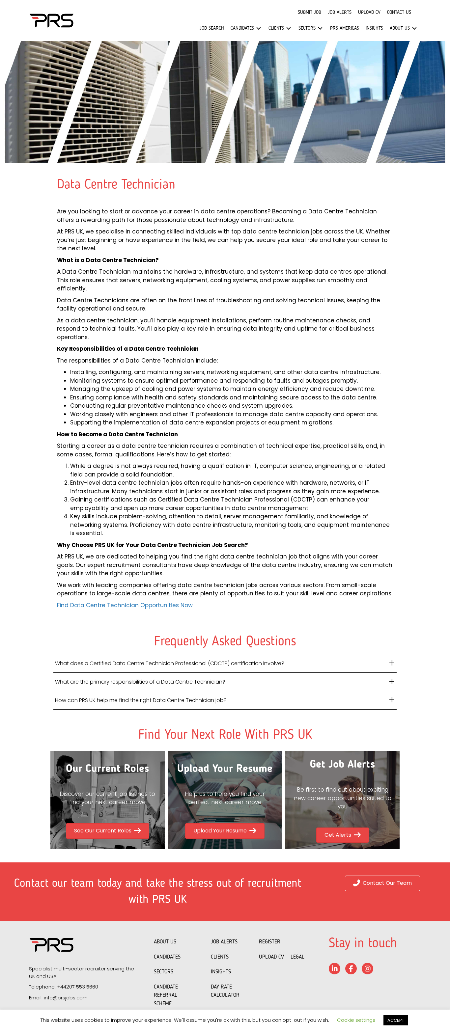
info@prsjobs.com (66, 997)
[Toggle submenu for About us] (414, 28)
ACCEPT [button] (395, 1020)
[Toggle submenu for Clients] (289, 28)
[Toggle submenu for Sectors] (320, 28)
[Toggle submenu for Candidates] (259, 28)
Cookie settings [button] (356, 1020)
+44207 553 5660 (77, 986)
